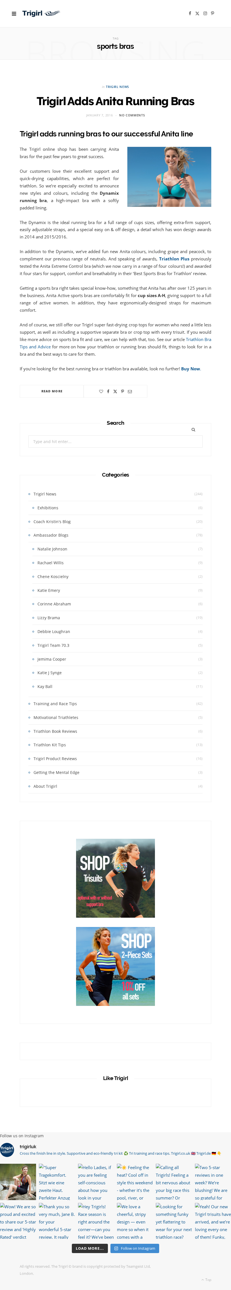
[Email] (130, 391)
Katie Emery (48, 590)
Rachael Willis (50, 562)
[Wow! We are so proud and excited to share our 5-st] (18, 1221)
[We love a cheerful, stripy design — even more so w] (135, 1221)
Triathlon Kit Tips (50, 744)
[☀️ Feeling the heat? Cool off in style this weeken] (135, 1182)
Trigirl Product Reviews (55, 758)
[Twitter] (115, 391)
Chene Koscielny (52, 576)
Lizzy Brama (48, 617)
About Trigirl (45, 786)
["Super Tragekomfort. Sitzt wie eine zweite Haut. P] (57, 1182)
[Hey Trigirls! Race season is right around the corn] (96, 1221)
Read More (52, 391)
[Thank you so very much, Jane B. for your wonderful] (57, 1221)
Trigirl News (117, 87)
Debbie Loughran (53, 631)
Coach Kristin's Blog (52, 521)
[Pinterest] (122, 391)
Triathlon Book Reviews (55, 731)
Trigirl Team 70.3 (53, 645)
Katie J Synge (49, 672)
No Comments (132, 115)
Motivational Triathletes (56, 717)
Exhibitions (47, 507)
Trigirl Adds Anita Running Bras (115, 101)
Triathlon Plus (174, 259)
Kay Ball (44, 686)
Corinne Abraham (54, 604)
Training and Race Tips (55, 703)
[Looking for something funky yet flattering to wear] (174, 1221)
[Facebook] (108, 391)
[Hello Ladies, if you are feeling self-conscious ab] (96, 1182)
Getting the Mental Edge (56, 772)
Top (208, 1279)
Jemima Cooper (51, 659)
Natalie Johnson (52, 549)
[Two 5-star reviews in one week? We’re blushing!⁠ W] (213, 1182)
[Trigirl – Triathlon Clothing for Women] (41, 13)
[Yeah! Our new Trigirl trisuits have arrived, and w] (213, 1221)
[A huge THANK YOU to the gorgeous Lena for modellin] (18, 1182)
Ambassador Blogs (51, 535)
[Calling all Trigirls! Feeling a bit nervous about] (174, 1182)
